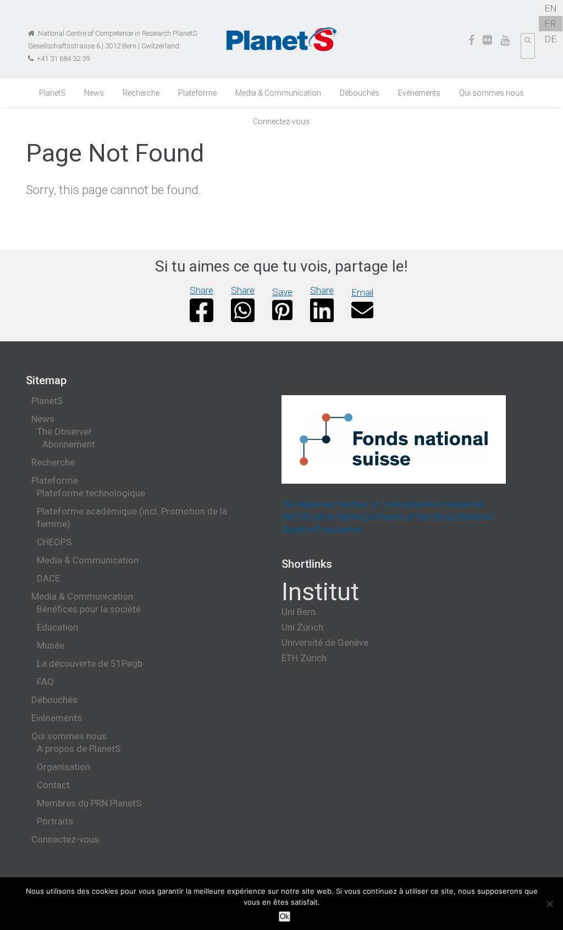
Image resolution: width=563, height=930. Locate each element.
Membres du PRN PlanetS (89, 803)
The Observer (64, 431)
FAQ (45, 681)
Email (362, 292)
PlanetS (52, 92)
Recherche (141, 92)
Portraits (55, 821)
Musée (50, 645)
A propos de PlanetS (78, 748)
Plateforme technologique (91, 493)
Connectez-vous (281, 121)
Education (57, 627)
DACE (48, 578)
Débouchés (359, 92)
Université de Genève (325, 642)
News (94, 92)
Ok (284, 916)
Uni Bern (299, 611)
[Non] (549, 903)
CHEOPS (54, 541)
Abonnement (68, 444)
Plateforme (197, 92)
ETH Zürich (304, 657)
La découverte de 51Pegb (89, 663)
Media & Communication (278, 92)
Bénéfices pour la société (89, 609)
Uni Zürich (302, 627)
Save (282, 291)
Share (201, 290)
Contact (53, 784)
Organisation (63, 766)
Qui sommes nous (491, 92)
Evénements (419, 92)
